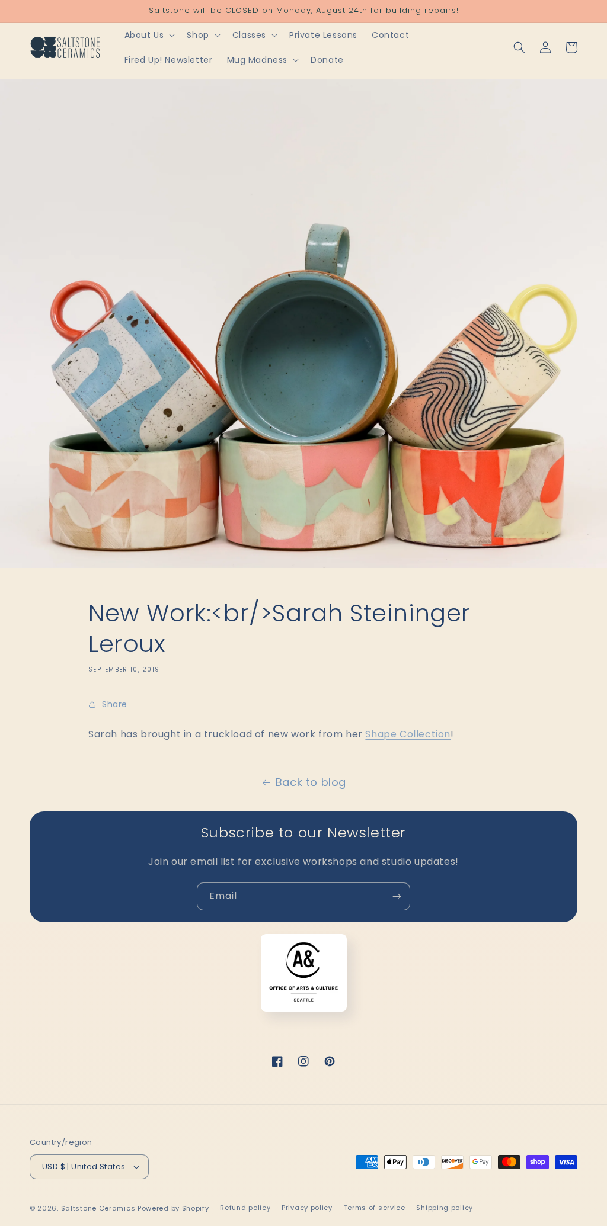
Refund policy (245, 1207)
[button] (148, 35)
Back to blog (311, 782)
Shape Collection (408, 734)
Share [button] (114, 704)
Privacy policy (307, 1207)
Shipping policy (444, 1207)
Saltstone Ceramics (98, 1208)
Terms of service (374, 1207)
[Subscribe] (397, 896)
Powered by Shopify (173, 1208)
